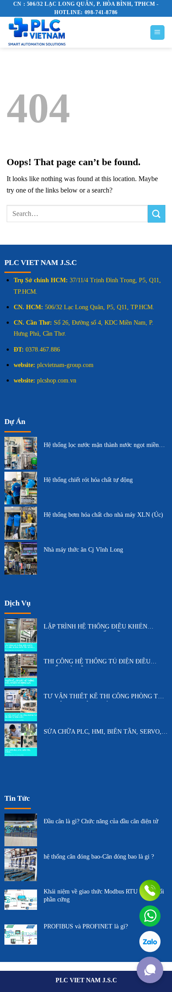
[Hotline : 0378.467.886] (150, 890)
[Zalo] (150, 941)
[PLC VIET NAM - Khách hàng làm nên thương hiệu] (71, 32)
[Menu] (157, 32)
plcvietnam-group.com (65, 365)
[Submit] (156, 213)
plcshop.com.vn (56, 380)
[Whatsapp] (150, 916)
